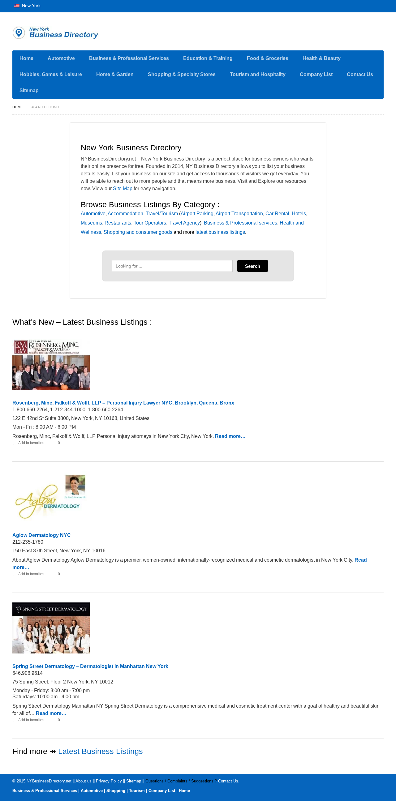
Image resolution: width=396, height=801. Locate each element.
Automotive (61, 58)
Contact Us (360, 74)
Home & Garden (115, 74)
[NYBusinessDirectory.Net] (71, 32)
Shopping (115, 790)
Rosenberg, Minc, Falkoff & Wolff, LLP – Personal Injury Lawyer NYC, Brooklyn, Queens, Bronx (123, 402)
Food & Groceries (267, 58)
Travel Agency (184, 222)
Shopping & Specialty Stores (182, 74)
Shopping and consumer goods (138, 232)
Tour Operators (150, 222)
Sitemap (29, 90)
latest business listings (220, 232)
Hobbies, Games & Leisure (50, 74)
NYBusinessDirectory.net (49, 781)
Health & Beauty (322, 58)
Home (26, 58)
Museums (91, 222)
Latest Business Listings (100, 751)
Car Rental (277, 213)
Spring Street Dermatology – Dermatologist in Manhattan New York (90, 666)
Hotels (299, 213)
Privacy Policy (109, 781)
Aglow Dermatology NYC (41, 535)
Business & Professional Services (129, 58)
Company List (316, 74)
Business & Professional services (240, 222)
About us (83, 781)
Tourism (137, 790)
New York (31, 5)
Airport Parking (197, 213)
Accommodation (125, 213)
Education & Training (208, 58)
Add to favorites (31, 443)
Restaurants (118, 222)
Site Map (122, 188)
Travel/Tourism (162, 213)
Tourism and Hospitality (258, 74)
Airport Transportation (239, 213)
